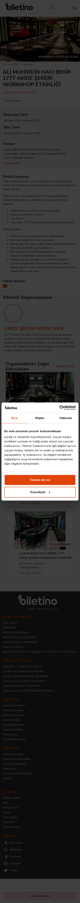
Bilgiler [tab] (40, 418)
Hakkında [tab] (66, 418)
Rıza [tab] (14, 418)
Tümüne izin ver (40, 479)
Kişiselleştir (38, 492)
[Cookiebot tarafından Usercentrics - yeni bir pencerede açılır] (59, 407)
